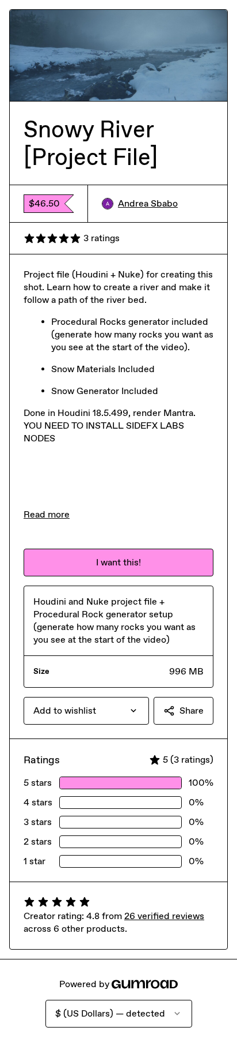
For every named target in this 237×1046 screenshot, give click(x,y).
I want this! (118, 562)
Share (191, 710)
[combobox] (86, 711)
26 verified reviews (164, 915)
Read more (47, 514)
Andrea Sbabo (148, 203)
